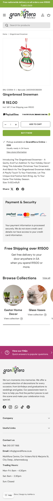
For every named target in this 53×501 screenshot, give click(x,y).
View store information (17, 152)
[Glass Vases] (37, 295)
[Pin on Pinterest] (23, 189)
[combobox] (26, 25)
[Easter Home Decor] (13, 295)
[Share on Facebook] (17, 189)
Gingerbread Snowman (19, 34)
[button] (49, 15)
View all (46, 278)
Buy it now (26, 133)
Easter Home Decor (13, 312)
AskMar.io (31, 494)
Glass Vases (37, 310)
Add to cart (35, 124)
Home (5, 34)
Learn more (27, 5)
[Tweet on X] (12, 189)
